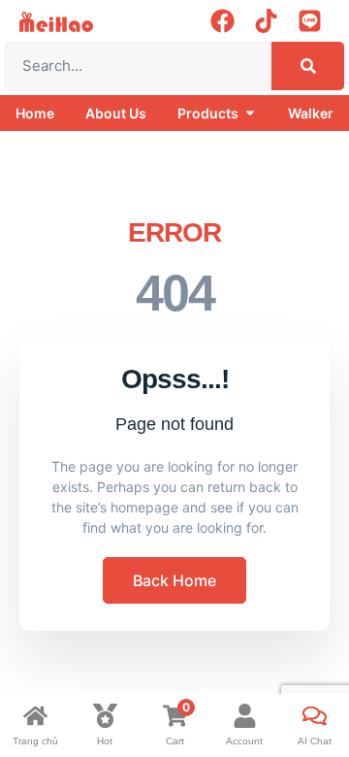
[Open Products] (250, 113)
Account (244, 741)
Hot (104, 741)
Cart (175, 741)
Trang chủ (35, 741)
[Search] (307, 66)
